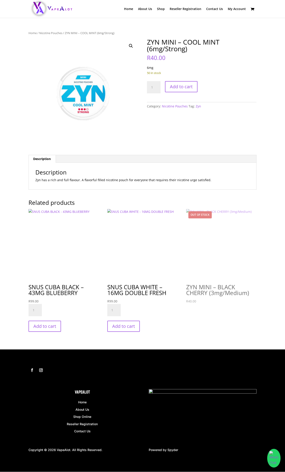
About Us (145, 9)
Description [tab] (42, 159)
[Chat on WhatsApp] (274, 458)
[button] (131, 46)
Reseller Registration (185, 9)
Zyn (198, 106)
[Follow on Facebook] (32, 370)
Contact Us (214, 9)
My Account (237, 9)
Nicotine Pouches (50, 33)
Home (128, 9)
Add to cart (181, 87)
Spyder (172, 450)
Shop (161, 9)
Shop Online (82, 417)
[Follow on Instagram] (41, 370)
